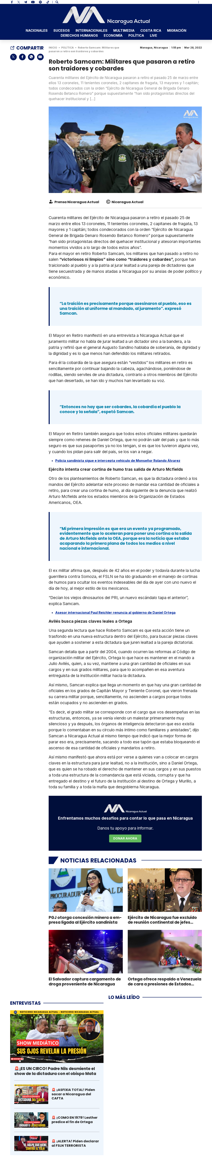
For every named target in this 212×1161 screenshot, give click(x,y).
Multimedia (124, 30)
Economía (113, 35)
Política (136, 35)
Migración (176, 30)
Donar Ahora (125, 838)
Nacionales (37, 30)
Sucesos (61, 30)
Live (153, 35)
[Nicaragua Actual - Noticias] (106, 15)
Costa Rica (150, 30)
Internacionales (91, 30)
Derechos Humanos (79, 35)
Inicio (53, 47)
